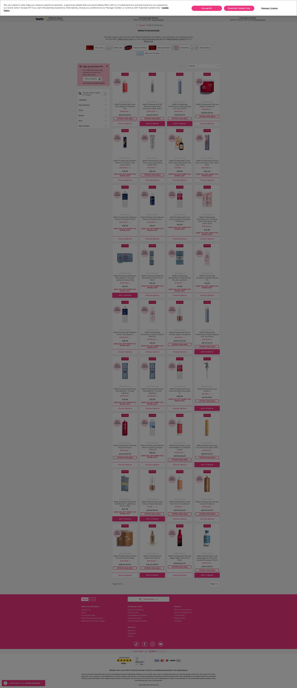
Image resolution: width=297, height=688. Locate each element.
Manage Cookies (269, 8)
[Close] (293, 7)
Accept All (207, 8)
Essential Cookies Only (239, 8)
